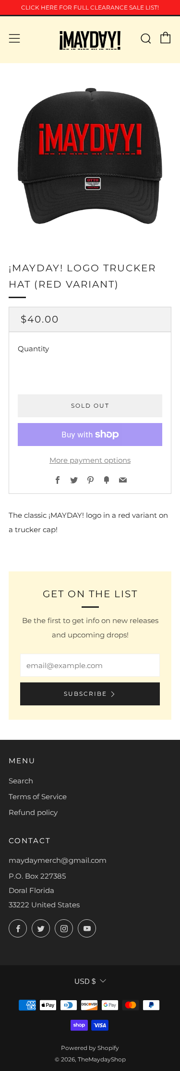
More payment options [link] (90, 460)
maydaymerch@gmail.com (58, 860)
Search (21, 780)
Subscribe (85, 693)
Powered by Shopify (90, 1047)
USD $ (85, 981)
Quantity (33, 348)
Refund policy (33, 812)
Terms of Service (38, 796)
